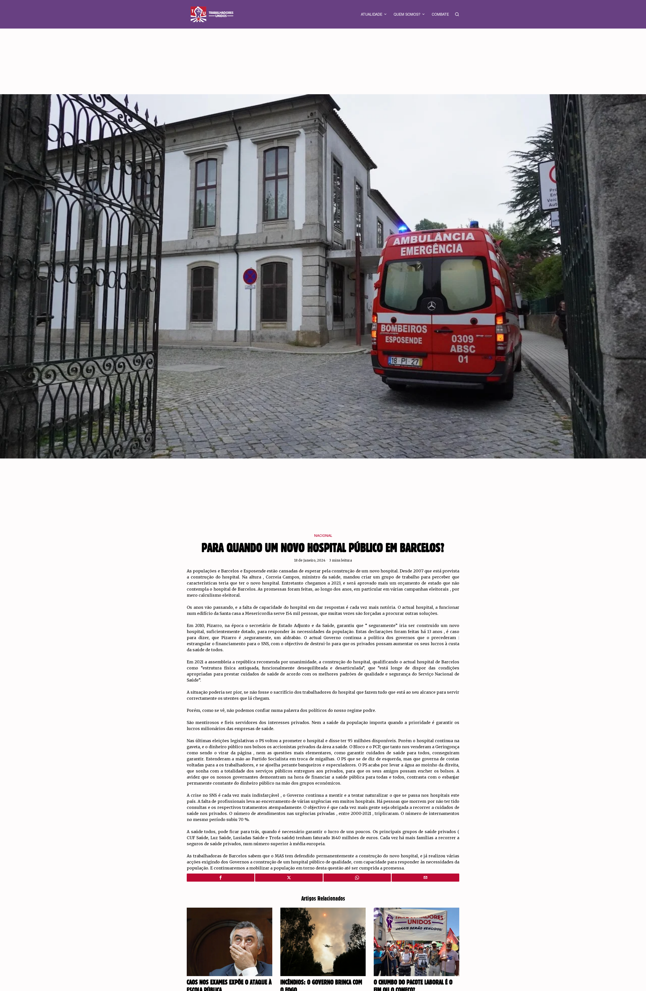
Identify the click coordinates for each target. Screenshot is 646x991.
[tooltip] (220, 878)
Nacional (323, 535)
